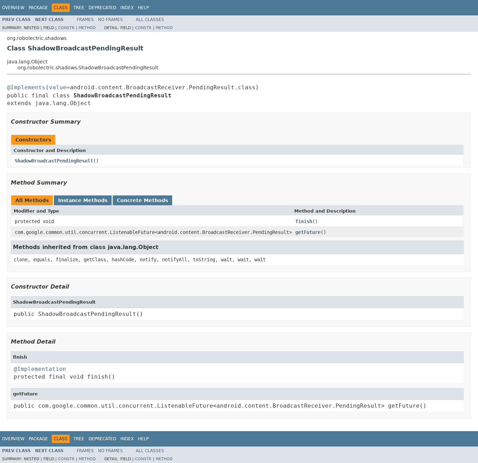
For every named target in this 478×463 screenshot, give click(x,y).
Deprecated (102, 7)
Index (127, 7)
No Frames (110, 19)
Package (38, 7)
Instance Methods (82, 200)
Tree (78, 7)
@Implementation (40, 369)
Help (143, 7)
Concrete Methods (142, 200)
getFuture (308, 232)
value (57, 87)
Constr (66, 28)
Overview (13, 7)
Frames (85, 19)
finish (303, 221)
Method (87, 28)
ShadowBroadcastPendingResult (54, 161)
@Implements (26, 87)
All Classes (150, 19)
